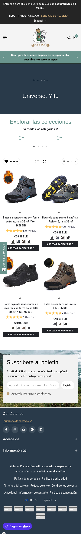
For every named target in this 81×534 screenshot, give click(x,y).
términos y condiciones (37, 393)
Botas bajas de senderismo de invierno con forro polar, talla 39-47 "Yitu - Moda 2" (21, 308)
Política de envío (40, 485)
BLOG (12, 15)
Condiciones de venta (64, 485)
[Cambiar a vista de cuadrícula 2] (44, 161)
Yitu (21, 212)
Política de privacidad (54, 478)
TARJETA (24, 15)
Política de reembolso (27, 478)
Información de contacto (33, 492)
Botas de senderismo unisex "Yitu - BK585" (60, 306)
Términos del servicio (16, 485)
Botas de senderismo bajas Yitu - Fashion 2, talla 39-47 (60, 219)
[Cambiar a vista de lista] (37, 161)
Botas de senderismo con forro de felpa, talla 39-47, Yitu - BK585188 (21, 221)
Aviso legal (10, 492)
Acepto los (31, 393)
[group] (21, 231)
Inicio (36, 80)
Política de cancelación (63, 492)
